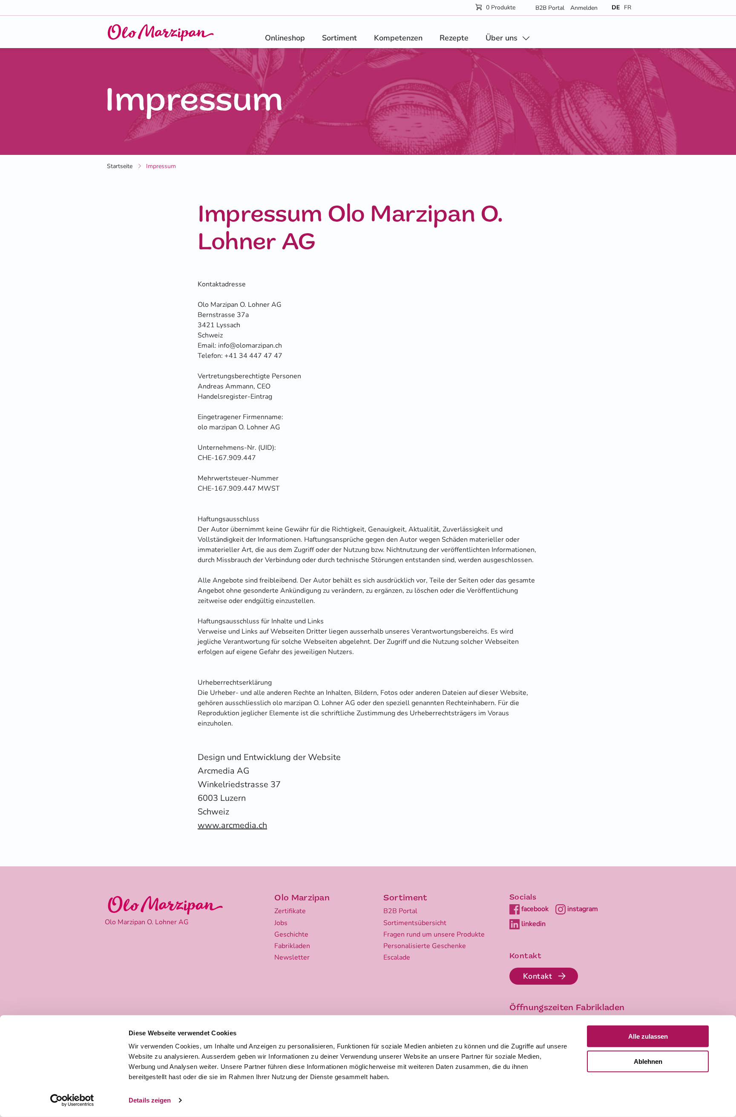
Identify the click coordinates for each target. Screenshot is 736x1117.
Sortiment (339, 38)
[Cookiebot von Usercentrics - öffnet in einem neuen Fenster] (72, 1100)
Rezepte (454, 38)
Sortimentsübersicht (414, 923)
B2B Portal (549, 8)
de (616, 7)
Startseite (119, 166)
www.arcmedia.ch (232, 825)
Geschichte (291, 934)
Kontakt (537, 976)
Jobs (281, 923)
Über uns (502, 38)
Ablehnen (648, 1061)
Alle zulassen (648, 1036)
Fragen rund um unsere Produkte (434, 934)
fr (627, 7)
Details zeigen (150, 1100)
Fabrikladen (292, 946)
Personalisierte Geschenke (424, 946)
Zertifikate (290, 911)
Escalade (396, 957)
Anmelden (584, 8)
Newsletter (292, 957)
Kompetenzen (398, 38)
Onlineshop (285, 38)
